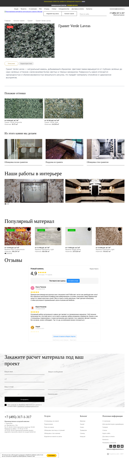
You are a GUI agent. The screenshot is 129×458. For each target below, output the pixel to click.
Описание (11, 63)
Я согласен (51, 455)
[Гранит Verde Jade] (63, 108)
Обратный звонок (118, 15)
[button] (5, 203)
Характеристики (26, 63)
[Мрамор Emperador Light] (109, 236)
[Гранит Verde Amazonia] (24, 108)
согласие (13, 405)
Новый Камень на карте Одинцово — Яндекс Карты (64, 339)
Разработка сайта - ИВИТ (116, 454)
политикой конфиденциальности (28, 406)
